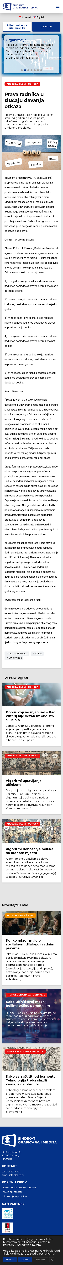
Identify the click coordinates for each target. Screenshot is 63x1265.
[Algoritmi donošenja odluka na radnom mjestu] (31, 831)
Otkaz (38, 653)
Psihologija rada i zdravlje (26, 995)
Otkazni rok (15, 657)
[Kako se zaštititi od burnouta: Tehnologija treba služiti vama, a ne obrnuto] (31, 1059)
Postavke (40, 1259)
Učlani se (46, 26)
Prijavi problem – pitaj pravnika (17, 27)
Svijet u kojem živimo (20, 915)
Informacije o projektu (14, 1196)
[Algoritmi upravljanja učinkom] (31, 763)
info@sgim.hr (16, 1175)
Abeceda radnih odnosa (22, 84)
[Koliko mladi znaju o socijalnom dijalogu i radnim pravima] (31, 923)
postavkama (47, 1253)
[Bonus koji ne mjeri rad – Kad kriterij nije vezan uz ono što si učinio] (31, 694)
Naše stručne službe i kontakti (19, 1187)
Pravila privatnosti (12, 1191)
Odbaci (25, 1259)
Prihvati (10, 1259)
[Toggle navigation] (57, 6)
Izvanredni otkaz (18, 653)
